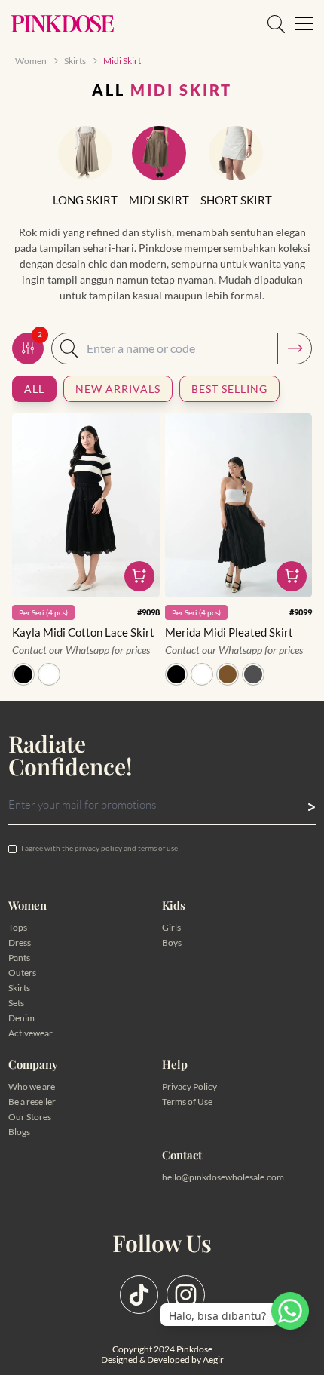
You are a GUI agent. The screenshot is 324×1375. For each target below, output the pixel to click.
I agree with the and (99, 847)
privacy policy (98, 847)
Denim (21, 1018)
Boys (172, 942)
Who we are (31, 1086)
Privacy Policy (189, 1086)
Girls (171, 927)
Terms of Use (187, 1101)
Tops (17, 927)
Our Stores (29, 1116)
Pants (19, 957)
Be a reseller (32, 1101)
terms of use (158, 847)
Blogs (19, 1131)
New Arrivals (117, 388)
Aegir (213, 1359)
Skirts (19, 987)
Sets (16, 1002)
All (34, 388)
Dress (19, 942)
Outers (22, 972)
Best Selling (229, 388)
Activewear (30, 1033)
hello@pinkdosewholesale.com (223, 1177)
